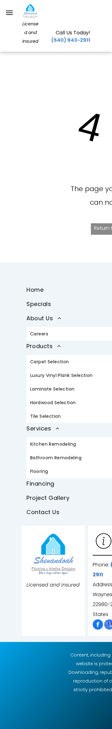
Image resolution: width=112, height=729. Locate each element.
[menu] (9, 13)
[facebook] (98, 625)
